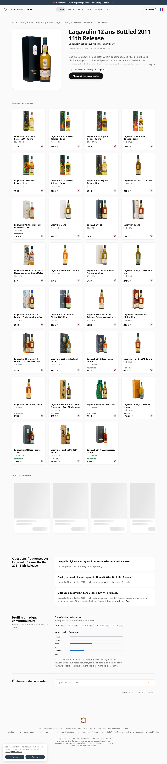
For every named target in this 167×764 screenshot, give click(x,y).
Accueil (15, 22)
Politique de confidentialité (68, 732)
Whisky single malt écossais (117, 582)
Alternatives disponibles (86, 75)
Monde (98, 9)
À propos (24, 732)
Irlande (71, 9)
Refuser (15, 757)
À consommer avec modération (146, 732)
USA (89, 9)
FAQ (40, 732)
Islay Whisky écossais (45, 22)
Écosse (60, 9)
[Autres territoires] (161, 9)
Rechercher (13, 732)
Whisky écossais (27, 22)
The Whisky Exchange (92, 70)
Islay (100, 566)
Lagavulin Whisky (63, 22)
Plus (108, 9)
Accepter (35, 757)
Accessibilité (107, 732)
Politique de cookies (14, 751)
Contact (33, 732)
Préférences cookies (122, 732)
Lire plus (151, 65)
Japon (81, 9)
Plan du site (50, 732)
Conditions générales (90, 732)
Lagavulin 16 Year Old (66, 683)
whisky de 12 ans (123, 601)
